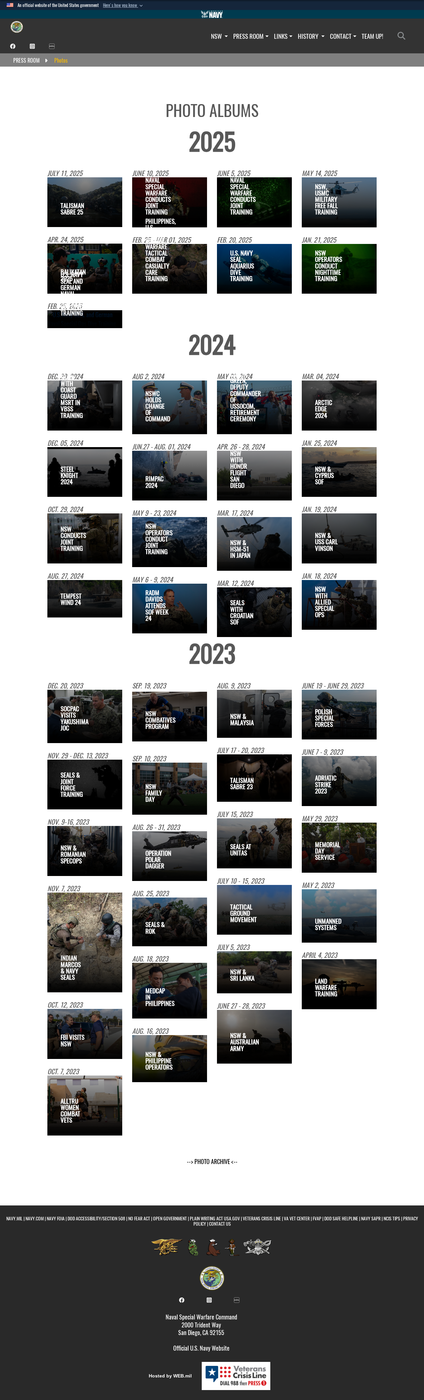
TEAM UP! (372, 36)
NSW (217, 36)
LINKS (281, 36)
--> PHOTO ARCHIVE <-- (212, 1161)
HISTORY (309, 36)
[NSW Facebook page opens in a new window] (13, 45)
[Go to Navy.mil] (212, 14)
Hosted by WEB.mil (170, 1375)
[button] (123, 5)
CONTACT (340, 36)
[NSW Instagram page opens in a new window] (32, 45)
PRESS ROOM (248, 36)
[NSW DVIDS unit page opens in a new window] (52, 45)
